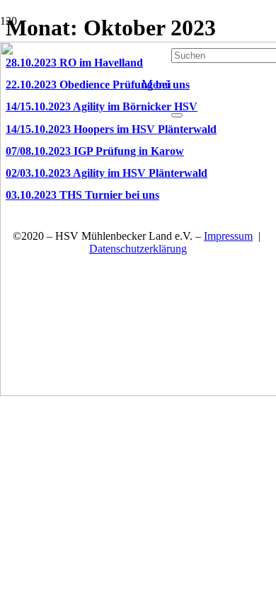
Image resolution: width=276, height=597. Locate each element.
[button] (156, 84)
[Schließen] (177, 115)
